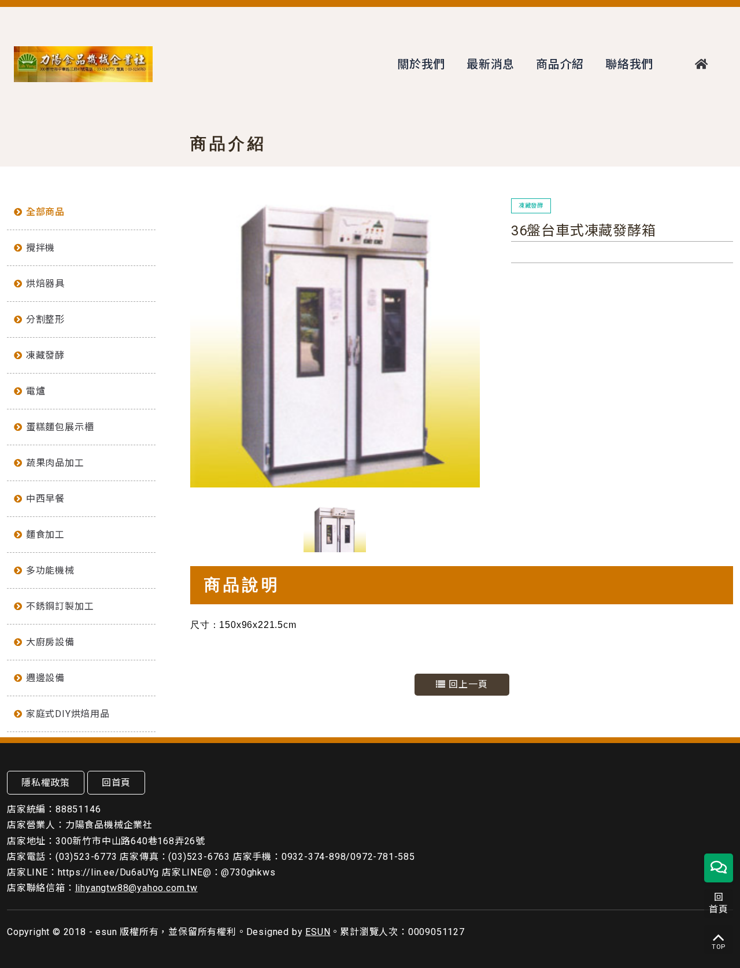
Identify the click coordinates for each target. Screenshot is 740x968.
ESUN (317, 931)
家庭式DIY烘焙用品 (68, 713)
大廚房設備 (50, 642)
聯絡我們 (629, 64)
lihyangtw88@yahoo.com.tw (136, 887)
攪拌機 (40, 247)
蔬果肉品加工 (55, 462)
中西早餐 (45, 498)
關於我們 (421, 64)
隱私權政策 (45, 782)
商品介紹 (560, 64)
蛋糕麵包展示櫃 (60, 427)
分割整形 (45, 319)
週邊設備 (45, 678)
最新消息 (491, 64)
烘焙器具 (45, 283)
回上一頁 (467, 684)
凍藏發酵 (45, 355)
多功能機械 (50, 570)
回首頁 (116, 782)
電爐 (36, 391)
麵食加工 (45, 534)
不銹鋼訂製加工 (60, 606)
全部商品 (45, 211)
